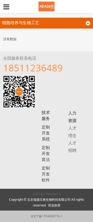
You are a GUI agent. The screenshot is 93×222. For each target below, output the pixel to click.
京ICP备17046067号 (46, 194)
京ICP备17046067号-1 (46, 216)
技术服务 (46, 115)
